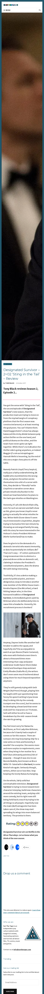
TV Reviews (8, 364)
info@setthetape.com (22, 950)
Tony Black (9, 383)
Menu (8, 10)
